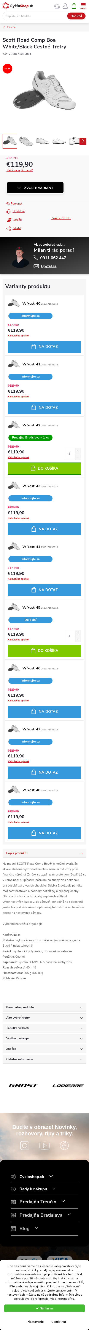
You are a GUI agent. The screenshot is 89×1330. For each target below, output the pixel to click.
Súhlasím (46, 1308)
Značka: (61, 218)
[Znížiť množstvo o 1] (78, 457)
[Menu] (83, 5)
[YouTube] (44, 1145)
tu (72, 1299)
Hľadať (76, 16)
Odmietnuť (58, 1322)
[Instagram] (24, 1145)
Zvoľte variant (38, 188)
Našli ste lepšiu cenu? (19, 170)
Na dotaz (48, 346)
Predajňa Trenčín (37, 1202)
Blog (24, 1229)
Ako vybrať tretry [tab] (18, 1018)
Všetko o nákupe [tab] (17, 1038)
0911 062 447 (53, 258)
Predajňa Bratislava (40, 1215)
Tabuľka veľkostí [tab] (17, 1028)
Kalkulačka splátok (18, 335)
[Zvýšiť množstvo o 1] (78, 451)
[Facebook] (64, 1145)
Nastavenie (35, 1322)
